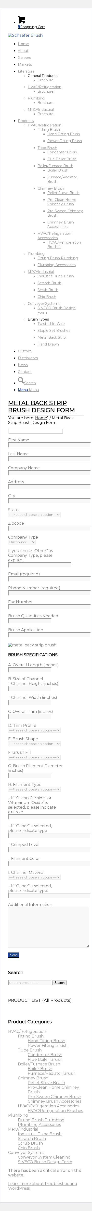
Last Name (18, 454)
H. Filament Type (24, 784)
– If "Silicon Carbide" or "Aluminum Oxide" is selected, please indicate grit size (32, 805)
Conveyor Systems (44, 303)
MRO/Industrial (41, 109)
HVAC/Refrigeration (44, 87)
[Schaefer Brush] (25, 35)
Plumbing (36, 98)
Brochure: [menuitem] (46, 80)
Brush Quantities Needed (33, 616)
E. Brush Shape (23, 739)
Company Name (24, 468)
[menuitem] (51, 44)
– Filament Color (24, 858)
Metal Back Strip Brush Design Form (41, 406)
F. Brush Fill (19, 752)
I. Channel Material (26, 872)
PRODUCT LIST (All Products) (40, 1000)
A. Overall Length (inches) (33, 665)
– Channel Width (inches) (32, 697)
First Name (18, 440)
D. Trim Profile (22, 725)
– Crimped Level (23, 844)
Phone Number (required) (34, 588)
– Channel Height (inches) (33, 683)
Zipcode (16, 523)
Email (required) (24, 574)
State (13, 509)
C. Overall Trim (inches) (30, 711)
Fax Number (20, 602)
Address (16, 482)
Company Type (23, 537)
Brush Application (25, 630)
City (11, 496)
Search (59, 983)
